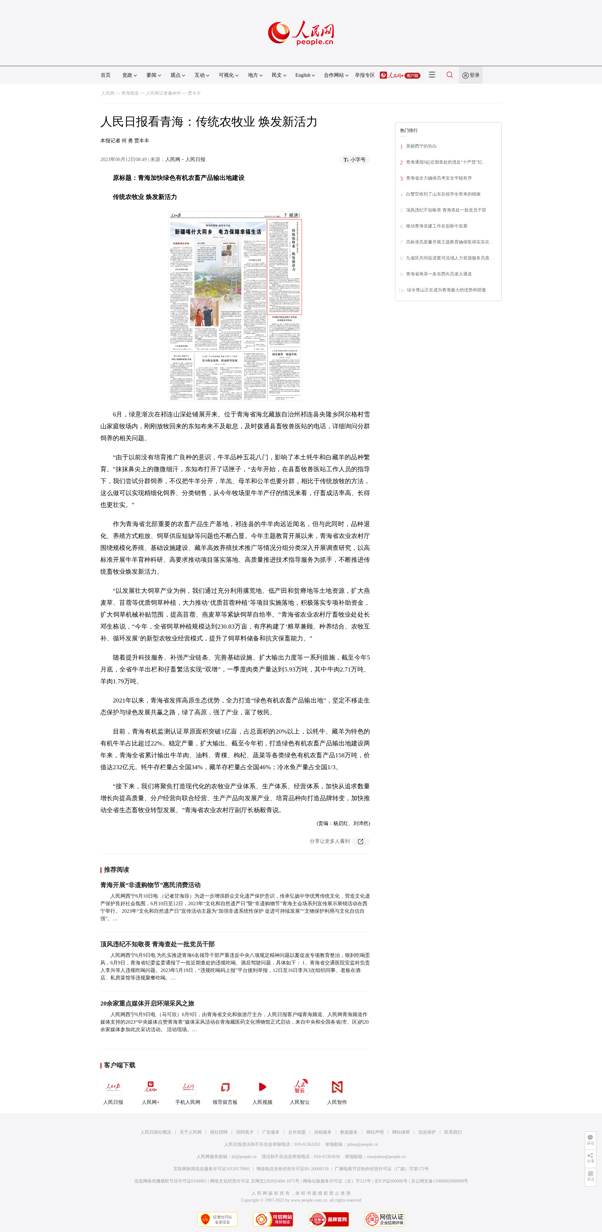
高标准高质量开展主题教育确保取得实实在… (450, 242)
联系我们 (453, 1132)
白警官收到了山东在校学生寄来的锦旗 (443, 194)
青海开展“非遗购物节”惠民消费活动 (150, 884)
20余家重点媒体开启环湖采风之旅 (147, 1003)
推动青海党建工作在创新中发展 (436, 226)
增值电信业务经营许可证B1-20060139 (292, 1169)
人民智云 (300, 1102)
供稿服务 (323, 1132)
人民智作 (337, 1102)
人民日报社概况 (155, 1132)
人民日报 (113, 1102)
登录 (475, 75)
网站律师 (401, 1132)
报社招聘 (219, 1132)
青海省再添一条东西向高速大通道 (439, 274)
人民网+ (151, 1102)
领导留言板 (225, 1102)
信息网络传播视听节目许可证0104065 (170, 1181)
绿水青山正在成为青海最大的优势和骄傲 (446, 290)
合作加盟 (297, 1132)
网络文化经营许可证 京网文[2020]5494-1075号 (254, 1181)
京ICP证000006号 (391, 1181)
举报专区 (365, 75)
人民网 (107, 93)
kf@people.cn (244, 1156)
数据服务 (349, 1132)
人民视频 (262, 1102)
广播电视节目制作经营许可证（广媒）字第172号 (382, 1169)
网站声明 (375, 1132)
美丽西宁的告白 (421, 146)
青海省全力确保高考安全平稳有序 (439, 178)
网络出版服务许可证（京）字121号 (337, 1181)
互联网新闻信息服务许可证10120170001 (211, 1169)
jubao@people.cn (362, 1144)
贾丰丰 (194, 93)
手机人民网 (187, 1102)
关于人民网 (191, 1132)
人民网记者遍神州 (163, 93)
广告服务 (271, 1132)
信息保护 (427, 1132)
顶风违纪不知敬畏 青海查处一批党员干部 (157, 944)
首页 (106, 75)
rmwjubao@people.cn (386, 1156)
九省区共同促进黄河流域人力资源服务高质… (450, 258)
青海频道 (130, 93)
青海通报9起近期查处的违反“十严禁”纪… (446, 162)
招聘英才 (245, 1132)
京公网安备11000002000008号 (439, 1181)
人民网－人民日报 (185, 159)
